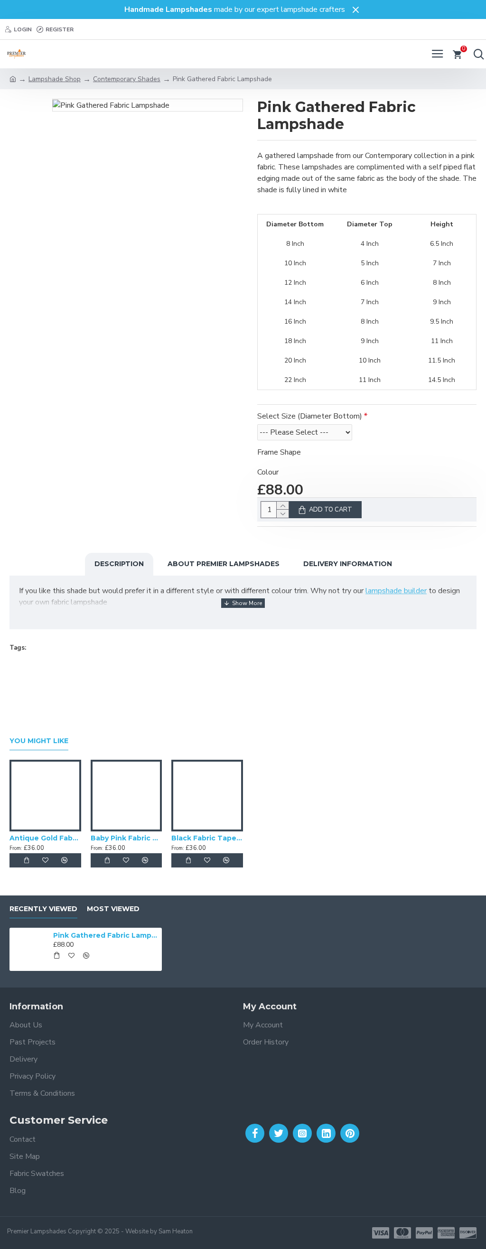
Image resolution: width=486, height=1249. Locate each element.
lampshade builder (396, 591)
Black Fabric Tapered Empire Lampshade (207, 838)
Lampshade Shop (54, 79)
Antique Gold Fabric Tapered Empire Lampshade (45, 838)
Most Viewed (113, 909)
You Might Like (38, 741)
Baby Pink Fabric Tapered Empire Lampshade (126, 838)
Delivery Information (347, 563)
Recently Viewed (43, 909)
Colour (268, 472)
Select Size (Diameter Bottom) (309, 416)
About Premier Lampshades (224, 563)
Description (119, 563)
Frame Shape (279, 452)
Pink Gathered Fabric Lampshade (106, 935)
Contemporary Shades (126, 79)
